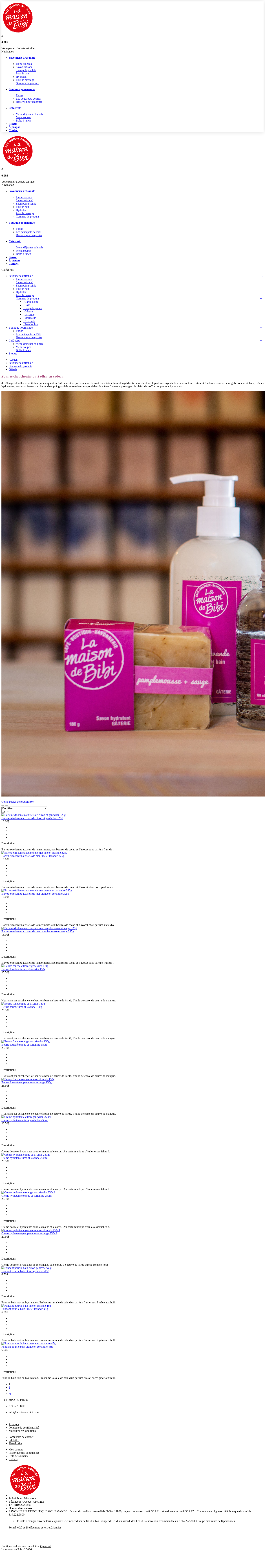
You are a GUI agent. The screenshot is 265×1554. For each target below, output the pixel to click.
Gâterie (28, 311)
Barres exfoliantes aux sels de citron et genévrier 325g (32, 818)
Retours (13, 1459)
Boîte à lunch (23, 120)
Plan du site (15, 1443)
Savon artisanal (24, 66)
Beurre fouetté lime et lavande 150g (21, 1006)
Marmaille (29, 317)
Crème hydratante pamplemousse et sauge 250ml (29, 1233)
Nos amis (29, 321)
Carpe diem (30, 301)
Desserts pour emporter (29, 101)
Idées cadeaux (24, 63)
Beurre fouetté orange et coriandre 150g (24, 1044)
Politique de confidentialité (24, 1427)
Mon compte (16, 1449)
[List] (6, 805)
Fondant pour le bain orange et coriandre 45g (27, 1346)
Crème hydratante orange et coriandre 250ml (26, 1195)
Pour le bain (23, 73)
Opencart (45, 1546)
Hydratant (21, 76)
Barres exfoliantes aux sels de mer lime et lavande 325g (32, 855)
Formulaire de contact (21, 1436)
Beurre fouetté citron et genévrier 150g (23, 969)
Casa (26, 304)
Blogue (13, 353)
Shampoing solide (26, 70)
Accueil (13, 359)
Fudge (19, 95)
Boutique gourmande (21, 327)
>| (10, 1393)
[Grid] (2, 805)
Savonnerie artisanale (21, 275)
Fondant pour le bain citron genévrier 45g (25, 1271)
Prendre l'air (30, 324)
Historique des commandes (24, 1452)
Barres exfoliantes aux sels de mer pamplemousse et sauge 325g (37, 931)
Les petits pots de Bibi (28, 98)
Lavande (28, 314)
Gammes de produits (27, 83)
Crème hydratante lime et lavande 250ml (24, 1157)
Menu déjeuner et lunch (29, 114)
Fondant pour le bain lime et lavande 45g (24, 1308)
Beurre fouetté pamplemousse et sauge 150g (26, 1082)
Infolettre (14, 1440)
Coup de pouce (32, 308)
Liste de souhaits (18, 1455)
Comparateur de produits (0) (17, 801)
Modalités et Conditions (22, 1430)
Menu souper (23, 117)
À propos (14, 1424)
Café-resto (14, 340)
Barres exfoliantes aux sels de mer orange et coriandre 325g (35, 893)
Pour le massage (25, 79)
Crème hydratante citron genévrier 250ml (24, 1120)
